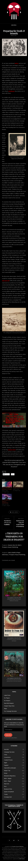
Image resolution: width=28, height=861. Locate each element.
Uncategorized (8, 797)
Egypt (5, 762)
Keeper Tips (7, 770)
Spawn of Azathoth (9, 791)
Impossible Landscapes (10, 768)
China (5, 754)
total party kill (5, 280)
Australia (6, 749)
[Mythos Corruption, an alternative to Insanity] (7, 484)
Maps (5, 708)
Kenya (5, 773)
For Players (7, 698)
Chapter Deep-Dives (9, 706)
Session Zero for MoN (18, 487)
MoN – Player (7, 781)
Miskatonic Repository (9, 776)
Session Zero (12, 449)
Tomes (6, 794)
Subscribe (8, 735)
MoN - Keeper (15, 512)
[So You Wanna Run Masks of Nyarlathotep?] (7, 496)
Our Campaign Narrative (10, 711)
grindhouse (12, 91)
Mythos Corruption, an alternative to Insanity (7, 488)
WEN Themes (22, 858)
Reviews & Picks (8, 789)
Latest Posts (7, 695)
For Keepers (7, 700)
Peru (5, 786)
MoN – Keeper (7, 778)
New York (6, 783)
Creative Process (8, 760)
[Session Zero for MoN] (18, 484)
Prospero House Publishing (17, 846)
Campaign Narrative (9, 752)
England (6, 765)
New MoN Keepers (9, 703)
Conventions (7, 757)
